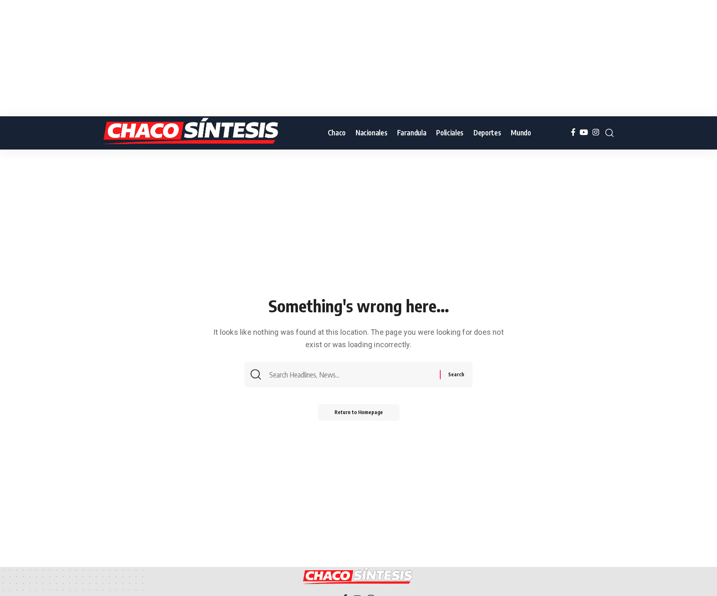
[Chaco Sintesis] (192, 133)
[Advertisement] (249, 58)
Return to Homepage (358, 412)
